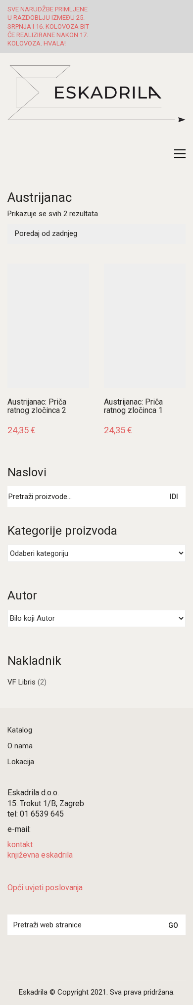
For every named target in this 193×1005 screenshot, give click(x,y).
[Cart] (158, 153)
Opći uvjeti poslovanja (45, 887)
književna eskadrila (40, 855)
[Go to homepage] (96, 104)
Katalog (19, 730)
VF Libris (21, 682)
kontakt (20, 844)
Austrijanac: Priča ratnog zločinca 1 (133, 406)
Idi (174, 497)
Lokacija (20, 761)
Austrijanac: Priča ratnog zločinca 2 (36, 406)
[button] (180, 154)
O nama (20, 745)
